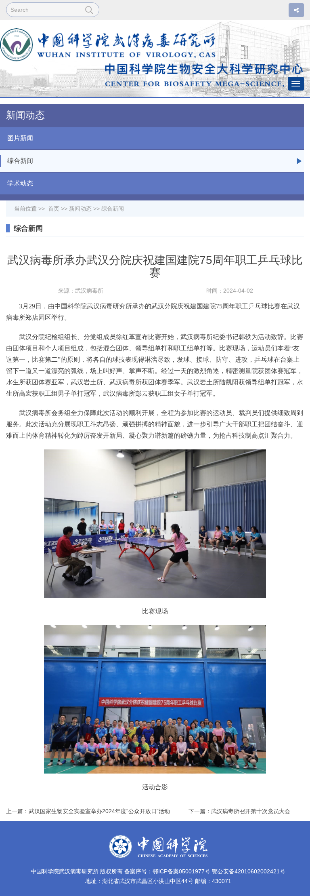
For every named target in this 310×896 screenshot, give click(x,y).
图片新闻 (20, 138)
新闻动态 (80, 208)
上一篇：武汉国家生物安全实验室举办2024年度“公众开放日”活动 (88, 811)
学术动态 (20, 183)
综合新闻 (20, 160)
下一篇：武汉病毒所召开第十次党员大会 (239, 811)
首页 (53, 208)
